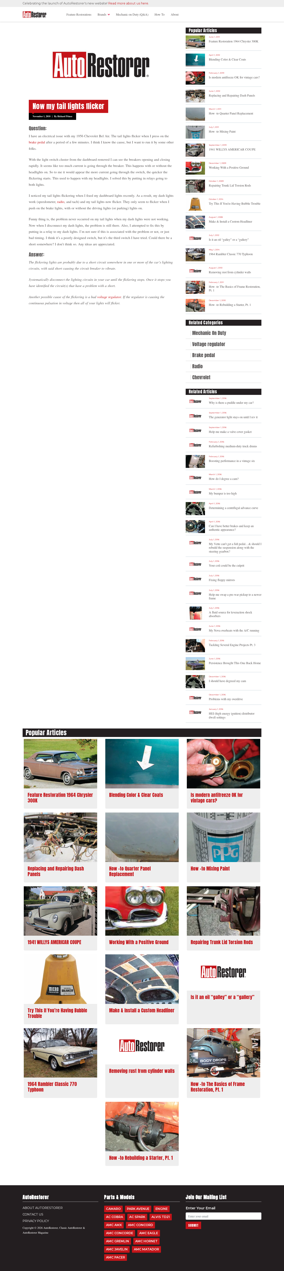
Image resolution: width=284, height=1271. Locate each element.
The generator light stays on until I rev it (233, 417)
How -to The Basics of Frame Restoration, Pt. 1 (234, 288)
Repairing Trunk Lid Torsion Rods (230, 185)
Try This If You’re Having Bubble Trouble (234, 203)
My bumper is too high (223, 493)
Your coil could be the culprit (226, 565)
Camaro (113, 1209)
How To (160, 14)
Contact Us (33, 1214)
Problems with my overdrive (226, 699)
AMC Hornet (146, 1241)
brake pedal (37, 142)
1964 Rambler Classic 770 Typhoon (231, 254)
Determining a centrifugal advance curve (233, 508)
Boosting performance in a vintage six (232, 461)
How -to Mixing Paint (222, 131)
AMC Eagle (148, 1233)
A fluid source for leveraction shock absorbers (230, 614)
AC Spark (137, 1217)
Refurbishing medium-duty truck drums (233, 446)
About (175, 14)
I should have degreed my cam (227, 681)
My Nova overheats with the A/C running (234, 630)
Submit (193, 1225)
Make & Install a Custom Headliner (230, 221)
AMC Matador (146, 1249)
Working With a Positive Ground (229, 167)
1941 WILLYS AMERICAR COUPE (232, 149)
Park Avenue (138, 1209)
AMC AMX (114, 1225)
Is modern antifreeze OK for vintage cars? (234, 77)
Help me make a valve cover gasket (230, 432)
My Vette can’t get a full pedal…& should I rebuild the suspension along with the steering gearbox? (235, 547)
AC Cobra (114, 1217)
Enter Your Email (200, 1208)
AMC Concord (140, 1225)
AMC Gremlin (117, 1241)
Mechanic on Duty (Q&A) (132, 14)
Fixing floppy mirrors (222, 580)
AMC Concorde (119, 1233)
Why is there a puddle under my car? (231, 402)
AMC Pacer (115, 1257)
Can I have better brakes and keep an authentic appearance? (231, 528)
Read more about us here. (128, 3)
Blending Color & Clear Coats (227, 59)
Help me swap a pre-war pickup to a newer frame (235, 596)
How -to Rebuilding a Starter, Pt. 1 (230, 305)
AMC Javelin (117, 1249)
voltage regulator (109, 296)
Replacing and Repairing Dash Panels (232, 95)
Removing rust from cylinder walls (230, 272)
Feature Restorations (78, 14)
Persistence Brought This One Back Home (235, 663)
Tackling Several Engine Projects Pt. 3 (232, 645)
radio (60, 201)
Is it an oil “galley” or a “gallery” (229, 239)
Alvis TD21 (160, 1217)
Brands (102, 14)
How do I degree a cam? (224, 479)
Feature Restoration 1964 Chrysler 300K (233, 41)
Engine (162, 1209)
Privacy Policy (36, 1221)
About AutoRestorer (43, 1208)
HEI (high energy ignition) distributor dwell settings (231, 715)
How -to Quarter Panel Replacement (231, 113)
